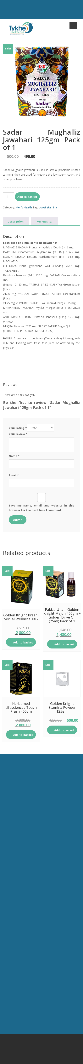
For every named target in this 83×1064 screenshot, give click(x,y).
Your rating (18, 428)
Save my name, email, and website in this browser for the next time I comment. (41, 508)
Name (14, 456)
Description (16, 221)
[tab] (15, 221)
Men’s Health (24, 207)
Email (14, 475)
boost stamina (48, 207)
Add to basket (27, 197)
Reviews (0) (44, 221)
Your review (18, 434)
